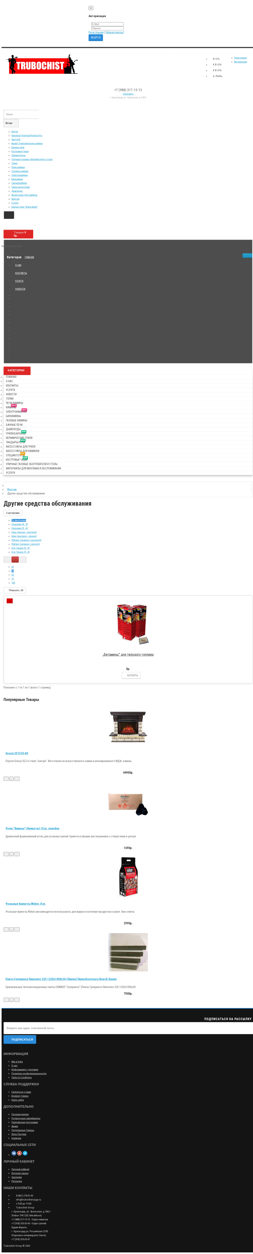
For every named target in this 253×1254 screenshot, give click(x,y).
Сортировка (13, 513)
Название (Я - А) (19, 528)
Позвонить (128, 94)
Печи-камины (18, 167)
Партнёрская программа (24, 1122)
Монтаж (15, 199)
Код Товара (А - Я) (20, 548)
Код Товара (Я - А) (20, 552)
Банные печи (17, 147)
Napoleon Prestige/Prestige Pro (26, 135)
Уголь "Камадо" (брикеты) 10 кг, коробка (32, 828)
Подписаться (22, 1039)
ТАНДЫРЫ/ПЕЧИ (15, 441)
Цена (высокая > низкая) (24, 536)
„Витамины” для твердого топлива (128, 654)
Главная (29, 257)
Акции (14, 1126)
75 (12, 578)
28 (12, 571)
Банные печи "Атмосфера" (24, 207)
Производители (20, 1114)
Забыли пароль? (114, 32)
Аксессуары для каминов (24, 195)
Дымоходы (17, 191)
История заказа (19, 1173)
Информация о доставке (24, 1069)
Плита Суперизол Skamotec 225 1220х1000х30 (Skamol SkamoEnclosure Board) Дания (61, 979)
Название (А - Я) (19, 524)
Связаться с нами (21, 1091)
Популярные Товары (22, 1130)
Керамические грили (19, 437)
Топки (14, 163)
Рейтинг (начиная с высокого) (26, 540)
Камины (11, 406)
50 (12, 574)
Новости (20, 289)
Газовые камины (19, 171)
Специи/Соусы (18, 155)
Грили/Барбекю (19, 183)
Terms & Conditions (21, 1077)
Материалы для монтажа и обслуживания (33, 468)
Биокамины (17, 179)
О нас (18, 265)
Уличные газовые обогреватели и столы (32, 159)
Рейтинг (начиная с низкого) (25, 544)
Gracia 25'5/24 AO (17, 753)
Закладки (16, 1177)
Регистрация (96, 32)
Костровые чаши (16, 459)
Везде (14, 131)
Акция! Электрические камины (27, 143)
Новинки (16, 1138)
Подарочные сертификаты (25, 1118)
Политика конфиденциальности (28, 1073)
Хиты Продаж (18, 1134)
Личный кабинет (20, 1169)
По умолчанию (18, 520)
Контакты (21, 273)
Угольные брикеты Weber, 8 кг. (26, 904)
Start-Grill (15, 139)
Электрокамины (19, 175)
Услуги (14, 203)
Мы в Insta (17, 1061)
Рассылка (16, 1181)
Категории (16, 370)
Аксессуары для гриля (20, 446)
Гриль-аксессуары (20, 187)
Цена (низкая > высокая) (24, 532)
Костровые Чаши (20, 151)
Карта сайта (17, 1099)
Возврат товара (19, 1095)
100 (13, 582)
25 (12, 567)
